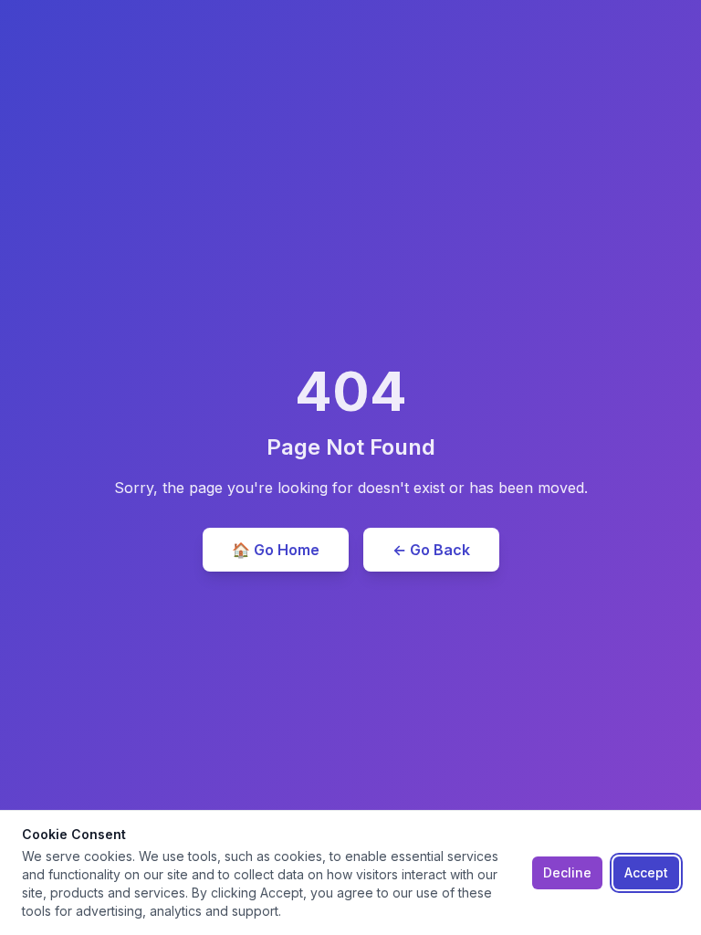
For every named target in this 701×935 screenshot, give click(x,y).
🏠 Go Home (275, 550)
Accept (646, 872)
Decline (567, 872)
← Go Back (431, 550)
